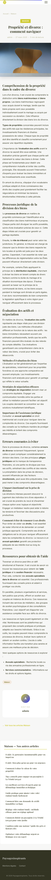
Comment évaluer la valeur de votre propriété (21, 769)
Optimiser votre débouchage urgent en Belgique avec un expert (22, 835)
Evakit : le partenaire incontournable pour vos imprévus (25, 755)
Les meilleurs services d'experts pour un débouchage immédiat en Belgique (23, 786)
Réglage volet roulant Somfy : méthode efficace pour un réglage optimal (22, 810)
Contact (22, 866)
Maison (13, 14)
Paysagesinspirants (14, 858)
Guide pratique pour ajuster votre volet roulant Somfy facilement (22, 794)
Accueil (6, 14)
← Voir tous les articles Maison (16, 725)
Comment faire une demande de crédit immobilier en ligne (22, 802)
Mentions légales (9, 866)
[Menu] (46, 2)
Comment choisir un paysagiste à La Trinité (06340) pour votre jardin (24, 818)
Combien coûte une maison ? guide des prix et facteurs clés (25, 827)
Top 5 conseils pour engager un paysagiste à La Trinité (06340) (24, 777)
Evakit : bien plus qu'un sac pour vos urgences (25, 763)
